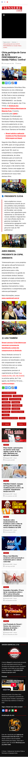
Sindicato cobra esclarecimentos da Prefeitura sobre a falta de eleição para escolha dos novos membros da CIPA (12, 523)
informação (6, 408)
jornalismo (16, 408)
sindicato (6, 415)
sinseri (22, 418)
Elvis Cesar (6, 402)
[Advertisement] (14, 27)
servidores (6, 411)
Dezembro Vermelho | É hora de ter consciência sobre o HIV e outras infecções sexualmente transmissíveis (13, 593)
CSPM (5, 399)
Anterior (7, 424)
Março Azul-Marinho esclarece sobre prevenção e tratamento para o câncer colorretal (13, 559)
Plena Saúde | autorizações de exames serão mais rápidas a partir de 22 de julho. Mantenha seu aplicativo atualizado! (13, 451)
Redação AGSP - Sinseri (11, 458)
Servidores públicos (18, 411)
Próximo (21, 424)
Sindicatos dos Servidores (10, 418)
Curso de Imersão (15, 399)
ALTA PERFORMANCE (9, 393)
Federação (16, 402)
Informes (19, 63)
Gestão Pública (17, 405)
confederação (18, 396)
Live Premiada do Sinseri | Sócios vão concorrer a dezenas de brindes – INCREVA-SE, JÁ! (12, 627)
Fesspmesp (7, 405)
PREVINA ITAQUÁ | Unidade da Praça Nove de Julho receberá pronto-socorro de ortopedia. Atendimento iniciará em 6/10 (13, 487)
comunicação (7, 396)
